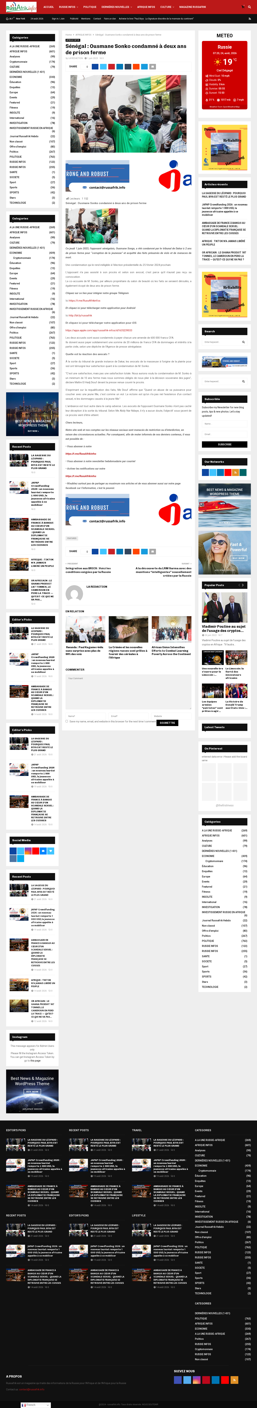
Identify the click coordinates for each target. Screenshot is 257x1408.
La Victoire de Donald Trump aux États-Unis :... (236, 704)
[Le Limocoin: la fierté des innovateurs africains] (236, 657)
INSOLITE (15, 112)
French (30, 1404)
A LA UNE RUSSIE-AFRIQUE (25, 46)
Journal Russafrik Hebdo (24, 136)
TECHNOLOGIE (18, 202)
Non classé (16, 141)
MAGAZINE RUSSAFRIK (192, 7)
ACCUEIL (49, 7)
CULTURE (165, 7)
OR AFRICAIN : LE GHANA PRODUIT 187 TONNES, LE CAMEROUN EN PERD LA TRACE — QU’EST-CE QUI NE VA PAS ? (224, 256)
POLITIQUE (89, 7)
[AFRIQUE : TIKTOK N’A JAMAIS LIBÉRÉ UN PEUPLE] (19, 564)
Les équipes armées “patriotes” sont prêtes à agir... (212, 706)
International (17, 118)
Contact (97, 18)
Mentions (85, 18)
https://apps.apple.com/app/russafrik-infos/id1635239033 (99, 330)
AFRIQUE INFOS (146, 7)
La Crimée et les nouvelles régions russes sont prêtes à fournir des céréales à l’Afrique (128, 652)
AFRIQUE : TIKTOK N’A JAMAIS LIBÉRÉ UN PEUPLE (42, 562)
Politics (14, 151)
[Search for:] (224, 342)
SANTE (13, 172)
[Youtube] (246, 18)
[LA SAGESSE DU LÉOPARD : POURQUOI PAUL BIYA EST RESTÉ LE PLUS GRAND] (19, 460)
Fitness (14, 107)
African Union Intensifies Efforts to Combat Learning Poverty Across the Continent (171, 651)
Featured (71, 538)
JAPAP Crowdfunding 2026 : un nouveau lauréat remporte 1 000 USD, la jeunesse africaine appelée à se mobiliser (43, 493)
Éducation (15, 82)
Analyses (15, 56)
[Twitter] (229, 18)
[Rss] (250, 18)
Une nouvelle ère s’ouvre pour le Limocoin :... (212, 671)
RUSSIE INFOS (67, 7)
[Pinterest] (237, 18)
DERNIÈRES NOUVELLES (115, 7)
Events (13, 97)
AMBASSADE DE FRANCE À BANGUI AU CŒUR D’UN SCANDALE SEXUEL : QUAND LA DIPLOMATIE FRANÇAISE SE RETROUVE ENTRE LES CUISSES (43, 532)
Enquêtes (15, 87)
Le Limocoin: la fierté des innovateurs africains (235, 673)
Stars (13, 197)
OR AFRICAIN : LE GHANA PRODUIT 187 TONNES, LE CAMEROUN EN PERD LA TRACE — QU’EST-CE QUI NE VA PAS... (42, 590)
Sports (13, 187)
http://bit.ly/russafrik (80, 315)
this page (35, 1060)
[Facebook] (225, 18)
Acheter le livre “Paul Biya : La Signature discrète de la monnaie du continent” (156, 18)
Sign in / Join (58, 18)
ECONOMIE (16, 77)
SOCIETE (14, 177)
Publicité (74, 18)
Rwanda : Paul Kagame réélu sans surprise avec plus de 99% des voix (84, 651)
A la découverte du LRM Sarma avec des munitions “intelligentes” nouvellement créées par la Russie (163, 572)
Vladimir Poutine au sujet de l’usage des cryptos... (224, 628)
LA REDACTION (75, 58)
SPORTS (14, 192)
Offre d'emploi (18, 146)
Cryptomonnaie (18, 61)
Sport (13, 182)
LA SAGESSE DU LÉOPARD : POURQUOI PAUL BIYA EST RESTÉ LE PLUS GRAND (43, 462)
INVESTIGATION (18, 123)
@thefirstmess (225, 805)
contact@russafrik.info (31, 1389)
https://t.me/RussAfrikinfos (84, 300)
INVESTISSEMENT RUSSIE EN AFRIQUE (31, 128)
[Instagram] (233, 18)
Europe (14, 92)
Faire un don (110, 18)
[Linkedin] (241, 18)
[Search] (243, 342)
